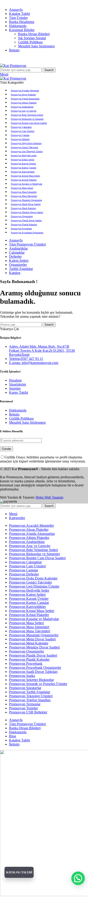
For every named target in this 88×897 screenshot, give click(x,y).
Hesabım (15, 380)
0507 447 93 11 (64, 58)
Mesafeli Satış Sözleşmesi (36, 46)
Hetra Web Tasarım (49, 497)
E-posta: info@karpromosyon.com (33, 363)
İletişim (14, 414)
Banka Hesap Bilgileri (34, 34)
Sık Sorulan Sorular (32, 38)
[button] (78, 878)
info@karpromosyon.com (18, 2)
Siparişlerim (17, 384)
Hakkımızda (17, 410)
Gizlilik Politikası (30, 42)
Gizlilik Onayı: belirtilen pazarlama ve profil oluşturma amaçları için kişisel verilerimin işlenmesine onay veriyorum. (43, 459)
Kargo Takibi (18, 392)
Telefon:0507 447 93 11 (26, 359)
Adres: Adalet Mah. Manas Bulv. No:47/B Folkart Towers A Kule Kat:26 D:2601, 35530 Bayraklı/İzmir (42, 350)
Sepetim (15, 388)
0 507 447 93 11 (51, 2)
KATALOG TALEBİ (19, 872)
